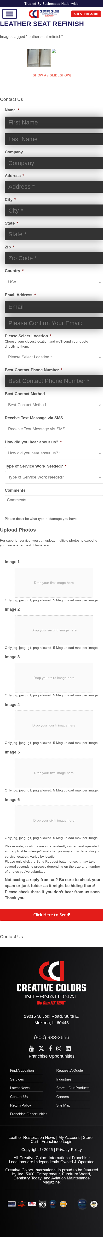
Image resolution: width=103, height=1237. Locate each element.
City (10, 199)
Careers (62, 1097)
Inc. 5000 (26, 1174)
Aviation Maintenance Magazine (66, 1180)
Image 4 (12, 704)
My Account (69, 1137)
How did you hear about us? (33, 442)
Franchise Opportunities (51, 1056)
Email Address (20, 295)
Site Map (63, 1105)
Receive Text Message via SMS (34, 418)
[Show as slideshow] (51, 75)
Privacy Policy (69, 1149)
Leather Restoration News (32, 1137)
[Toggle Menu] (9, 14)
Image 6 (12, 799)
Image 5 (12, 752)
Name (12, 110)
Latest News (20, 1088)
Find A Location (22, 1070)
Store (87, 1137)
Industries (64, 1079)
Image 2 (12, 609)
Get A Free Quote (86, 14)
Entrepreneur (48, 1174)
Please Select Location (28, 336)
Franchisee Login (57, 1141)
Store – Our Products (73, 1088)
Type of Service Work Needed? (36, 466)
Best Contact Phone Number (34, 370)
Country (14, 271)
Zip (9, 247)
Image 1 (12, 561)
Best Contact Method (25, 394)
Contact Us (19, 1097)
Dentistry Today (27, 1178)
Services (17, 1079)
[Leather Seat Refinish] (39, 58)
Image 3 (12, 657)
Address (14, 175)
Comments (15, 490)
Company (14, 152)
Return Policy (20, 1105)
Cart (34, 1141)
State (11, 223)
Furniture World (76, 1174)
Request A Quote (69, 1070)
